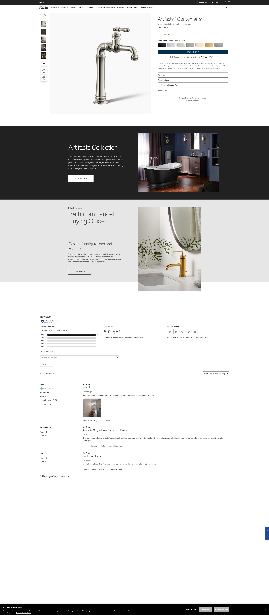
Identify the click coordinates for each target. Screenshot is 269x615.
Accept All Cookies (221, 609)
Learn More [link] (80, 271)
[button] (44, 16)
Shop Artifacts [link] (81, 178)
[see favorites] (229, 2)
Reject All (205, 609)
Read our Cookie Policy (23, 613)
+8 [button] (44, 63)
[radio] (162, 45)
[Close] (265, 609)
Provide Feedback (192, 100)
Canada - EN (213, 2)
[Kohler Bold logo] (44, 7)
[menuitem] (55, 7)
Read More (216, 68)
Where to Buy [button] (193, 51)
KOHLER (41, 2)
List (169, 34)
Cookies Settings (190, 609)
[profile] (225, 2)
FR (218, 2)
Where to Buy (203, 2)
